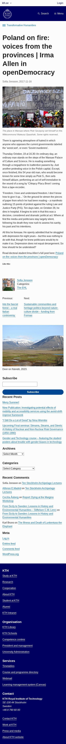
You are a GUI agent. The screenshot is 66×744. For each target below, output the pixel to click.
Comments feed (11, 549)
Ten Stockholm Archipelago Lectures (42, 483)
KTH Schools (9, 633)
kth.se (5, 3)
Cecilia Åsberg (10, 497)
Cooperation (9, 588)
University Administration (15, 651)
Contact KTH (9, 718)
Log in (5, 538)
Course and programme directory (20, 672)
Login (60, 3)
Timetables (8, 666)
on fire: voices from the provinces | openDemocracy (30, 256)
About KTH (8, 594)
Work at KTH (9, 724)
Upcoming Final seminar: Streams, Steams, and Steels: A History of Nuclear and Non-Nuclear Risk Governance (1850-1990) (32, 429)
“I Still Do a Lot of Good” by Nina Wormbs (24, 420)
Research (7, 582)
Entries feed (9, 543)
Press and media (11, 731)
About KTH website (13, 737)
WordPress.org (10, 554)
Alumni (6, 606)
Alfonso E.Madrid (11, 488)
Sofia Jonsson (25, 280)
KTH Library (9, 627)
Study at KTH (9, 575)
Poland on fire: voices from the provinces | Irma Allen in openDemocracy (28, 55)
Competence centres (13, 639)
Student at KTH (10, 600)
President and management (17, 645)
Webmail (7, 678)
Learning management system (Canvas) (24, 684)
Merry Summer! (10, 402)
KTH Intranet (9, 613)
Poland (59, 253)
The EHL (22, 287)
